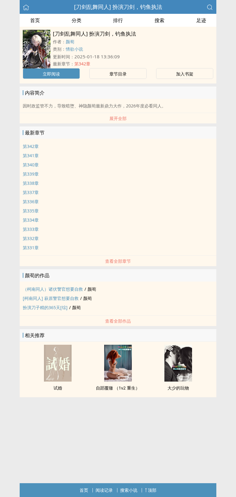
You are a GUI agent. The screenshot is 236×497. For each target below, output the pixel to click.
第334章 (31, 220)
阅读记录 (104, 490)
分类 (76, 20)
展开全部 (118, 118)
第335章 (31, 211)
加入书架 (184, 74)
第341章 (31, 155)
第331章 (31, 247)
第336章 (31, 201)
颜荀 (70, 42)
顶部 (152, 490)
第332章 (31, 238)
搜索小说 (128, 490)
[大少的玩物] (178, 379)
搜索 (159, 20)
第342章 (82, 64)
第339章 (31, 174)
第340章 (31, 165)
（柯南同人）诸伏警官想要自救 (53, 289)
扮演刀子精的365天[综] (45, 307)
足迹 (201, 20)
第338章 (31, 183)
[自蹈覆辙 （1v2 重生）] (118, 379)
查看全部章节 (118, 261)
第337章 (31, 192)
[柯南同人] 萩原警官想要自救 (51, 298)
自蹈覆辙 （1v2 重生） (118, 388)
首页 (35, 20)
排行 (118, 20)
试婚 (57, 388)
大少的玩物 (178, 388)
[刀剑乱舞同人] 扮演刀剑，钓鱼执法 (118, 6)
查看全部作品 (118, 321)
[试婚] (58, 379)
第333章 (31, 229)
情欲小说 (74, 49)
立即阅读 (51, 74)
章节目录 (118, 74)
